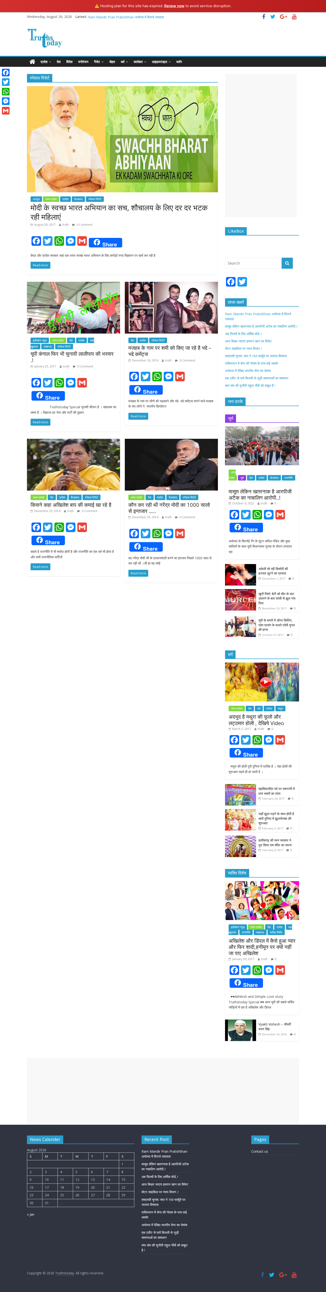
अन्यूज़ (36, 199)
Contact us (259, 1151)
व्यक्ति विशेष (276, 932)
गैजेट (97, 61)
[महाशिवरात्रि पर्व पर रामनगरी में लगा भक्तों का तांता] (240, 786)
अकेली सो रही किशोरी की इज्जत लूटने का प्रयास (273, 571)
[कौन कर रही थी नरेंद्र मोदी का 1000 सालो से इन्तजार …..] (171, 441)
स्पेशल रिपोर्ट (94, 199)
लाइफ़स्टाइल (159, 61)
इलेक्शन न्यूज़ (40, 340)
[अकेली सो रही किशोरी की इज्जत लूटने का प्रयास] (240, 566)
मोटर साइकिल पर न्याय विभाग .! (106, 16)
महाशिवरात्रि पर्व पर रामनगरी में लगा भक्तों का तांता (276, 791)
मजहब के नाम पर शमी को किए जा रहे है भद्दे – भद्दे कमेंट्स (169, 350)
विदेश (69, 61)
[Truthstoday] (32, 62)
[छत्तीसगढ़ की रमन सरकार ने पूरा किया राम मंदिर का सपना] (240, 838)
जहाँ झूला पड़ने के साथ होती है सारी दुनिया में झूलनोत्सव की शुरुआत (276, 818)
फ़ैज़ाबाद (78, 199)
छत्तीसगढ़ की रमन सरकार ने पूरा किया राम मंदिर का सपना (275, 842)
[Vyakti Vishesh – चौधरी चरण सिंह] (240, 1022)
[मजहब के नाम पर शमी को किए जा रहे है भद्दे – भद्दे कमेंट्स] (171, 284)
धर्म (122, 61)
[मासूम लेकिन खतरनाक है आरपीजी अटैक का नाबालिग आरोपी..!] (262, 429)
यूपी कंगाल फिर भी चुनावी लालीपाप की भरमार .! (72, 356)
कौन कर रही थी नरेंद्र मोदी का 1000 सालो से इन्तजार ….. (169, 507)
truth (65, 225)
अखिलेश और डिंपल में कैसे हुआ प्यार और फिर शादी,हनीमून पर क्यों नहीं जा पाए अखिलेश (262, 947)
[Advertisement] (261, 145)
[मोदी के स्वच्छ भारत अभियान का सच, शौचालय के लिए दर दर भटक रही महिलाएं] (122, 89)
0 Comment (84, 225)
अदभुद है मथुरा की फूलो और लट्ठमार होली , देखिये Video (256, 719)
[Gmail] (6, 110)
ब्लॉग (179, 61)
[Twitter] (6, 82)
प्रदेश (44, 61)
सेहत (112, 61)
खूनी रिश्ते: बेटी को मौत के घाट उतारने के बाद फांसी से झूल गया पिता (276, 598)
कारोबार (138, 61)
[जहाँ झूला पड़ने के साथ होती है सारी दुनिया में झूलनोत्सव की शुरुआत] (240, 811)
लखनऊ (48, 347)
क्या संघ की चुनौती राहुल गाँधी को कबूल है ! (250, 385)
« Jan (30, 1214)
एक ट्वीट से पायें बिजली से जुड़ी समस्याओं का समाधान (256, 378)
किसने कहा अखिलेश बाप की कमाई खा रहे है (72, 504)
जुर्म (242, 478)
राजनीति (288, 478)
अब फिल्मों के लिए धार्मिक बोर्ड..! (243, 333)
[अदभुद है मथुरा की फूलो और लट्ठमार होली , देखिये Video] (262, 665)
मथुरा (280, 708)
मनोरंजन (83, 61)
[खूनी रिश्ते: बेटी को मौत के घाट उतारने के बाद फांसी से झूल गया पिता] (240, 591)
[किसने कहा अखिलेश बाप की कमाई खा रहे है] (73, 441)
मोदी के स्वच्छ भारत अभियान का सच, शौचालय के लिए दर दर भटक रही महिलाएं (119, 212)
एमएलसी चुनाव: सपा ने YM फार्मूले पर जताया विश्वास (256, 356)
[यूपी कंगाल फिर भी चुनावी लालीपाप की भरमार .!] (73, 284)
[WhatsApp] (6, 91)
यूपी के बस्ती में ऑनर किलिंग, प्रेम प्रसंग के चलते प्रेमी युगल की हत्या (276, 625)
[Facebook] (6, 72)
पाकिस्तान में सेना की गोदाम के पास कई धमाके (251, 363)
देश (59, 61)
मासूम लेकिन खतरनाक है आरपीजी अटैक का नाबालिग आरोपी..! (261, 326)
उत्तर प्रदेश (51, 199)
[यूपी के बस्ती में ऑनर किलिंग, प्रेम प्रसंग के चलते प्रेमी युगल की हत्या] (240, 618)
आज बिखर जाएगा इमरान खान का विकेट (248, 341)
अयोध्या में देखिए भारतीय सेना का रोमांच (248, 370)
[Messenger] (6, 101)
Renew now (174, 6)
